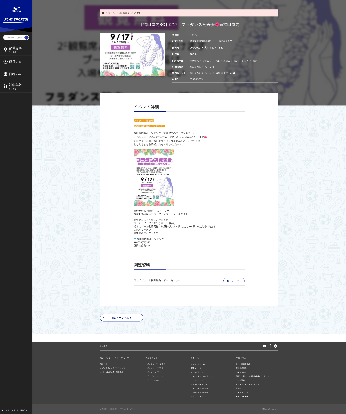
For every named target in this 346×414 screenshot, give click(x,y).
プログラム (241, 358)
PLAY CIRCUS (242, 396)
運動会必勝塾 (241, 368)
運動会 (238, 388)
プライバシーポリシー (128, 409)
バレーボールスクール (200, 392)
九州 (12, 93)
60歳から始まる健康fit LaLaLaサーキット (252, 376)
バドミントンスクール (200, 388)
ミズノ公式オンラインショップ (112, 368)
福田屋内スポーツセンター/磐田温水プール (211, 73)
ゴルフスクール (197, 380)
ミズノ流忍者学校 (243, 364)
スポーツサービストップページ (114, 358)
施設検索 (103, 364)
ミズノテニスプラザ (153, 372)
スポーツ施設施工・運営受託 (111, 372)
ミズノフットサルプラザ (155, 364)
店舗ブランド (151, 358)
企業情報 (103, 409)
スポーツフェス (242, 392)
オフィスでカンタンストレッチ (248, 384)
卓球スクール (196, 368)
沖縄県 (12, 100)
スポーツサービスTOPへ (16, 410)
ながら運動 (240, 380)
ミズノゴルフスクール (154, 376)
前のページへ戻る (121, 317)
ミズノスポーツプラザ (154, 368)
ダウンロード (235, 281)
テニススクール (197, 372)
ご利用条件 (113, 409)
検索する (13, 110)
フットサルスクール (199, 384)
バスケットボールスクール (201, 376)
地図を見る (224, 41)
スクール (195, 358)
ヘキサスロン (241, 372)
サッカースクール (198, 364)
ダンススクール (197, 396)
